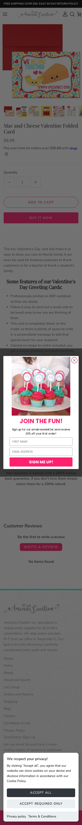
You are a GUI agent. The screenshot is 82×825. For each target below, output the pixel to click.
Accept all (41, 792)
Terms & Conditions (42, 816)
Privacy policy (16, 816)
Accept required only (41, 803)
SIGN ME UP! (41, 462)
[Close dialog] (74, 360)
